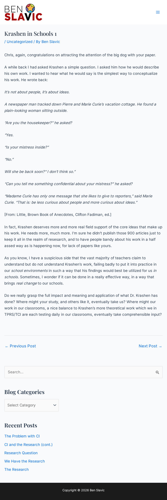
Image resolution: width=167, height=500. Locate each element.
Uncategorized (19, 41)
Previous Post (20, 346)
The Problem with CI (22, 436)
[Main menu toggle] (158, 12)
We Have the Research (24, 461)
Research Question (21, 453)
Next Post (150, 346)
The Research (16, 469)
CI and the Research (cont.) (28, 444)
